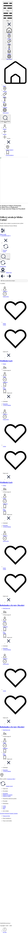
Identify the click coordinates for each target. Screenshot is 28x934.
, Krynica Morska (7, 405)
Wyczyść (5, 250)
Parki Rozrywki (6, 608)
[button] (9, 26)
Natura (4, 363)
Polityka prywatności (7, 794)
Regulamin (5, 793)
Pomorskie (5, 404)
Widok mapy (9, 272)
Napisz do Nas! (6, 816)
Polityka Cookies (7, 796)
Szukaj (4, 251)
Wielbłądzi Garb (6, 361)
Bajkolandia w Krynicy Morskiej (12, 605)
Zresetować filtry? (11, 779)
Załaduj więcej (9, 786)
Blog (4, 808)
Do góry (5, 932)
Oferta (4, 807)
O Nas (4, 806)
